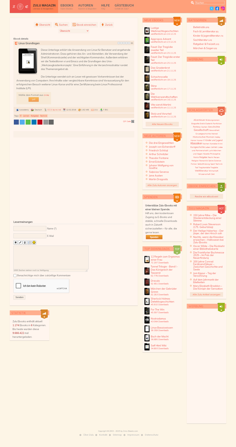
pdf (33, 99)
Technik (43, 116)
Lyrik (211, 150)
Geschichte (214, 126)
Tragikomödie (204, 167)
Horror (193, 140)
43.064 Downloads (160, 321)
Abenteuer (199, 119)
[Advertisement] (73, 178)
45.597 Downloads (160, 312)
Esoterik (208, 123)
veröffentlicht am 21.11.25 (163, 70)
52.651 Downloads (160, 283)
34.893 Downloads (160, 348)
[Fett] (15, 242)
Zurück (109, 24)
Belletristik (201, 27)
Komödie (213, 143)
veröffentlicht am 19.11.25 (163, 79)
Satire (211, 160)
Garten (204, 127)
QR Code (127, 121)
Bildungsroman (213, 120)
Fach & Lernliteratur (206, 31)
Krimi (220, 143)
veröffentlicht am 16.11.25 (163, 99)
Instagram (222, 8)
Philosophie (215, 154)
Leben (208, 147)
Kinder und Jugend (214, 140)
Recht (210, 157)
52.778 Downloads (160, 275)
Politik (196, 157)
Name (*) (51, 228)
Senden (19, 297)
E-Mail (50, 236)
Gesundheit (214, 130)
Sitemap (117, 434)
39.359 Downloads (160, 330)
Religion (195, 160)
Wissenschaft (204, 174)
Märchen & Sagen (205, 48)
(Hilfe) (46, 95)
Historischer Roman (203, 136)
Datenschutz (151, 434)
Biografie (195, 123)
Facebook (217, 8)
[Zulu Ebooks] (20, 6)
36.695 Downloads (160, 339)
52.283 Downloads (160, 294)
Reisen (217, 157)
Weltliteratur (201, 170)
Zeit (213, 174)
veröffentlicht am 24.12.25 (163, 34)
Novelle (206, 154)
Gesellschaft (201, 130)
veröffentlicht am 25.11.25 (163, 53)
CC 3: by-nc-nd (54, 110)
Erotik (202, 123)
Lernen (26, 116)
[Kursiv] (20, 242)
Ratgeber (35, 116)
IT (21, 116)
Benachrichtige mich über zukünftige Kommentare (43, 275)
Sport (212, 164)
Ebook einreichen (86, 24)
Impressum (133, 434)
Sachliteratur (202, 39)
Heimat (214, 134)
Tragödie (214, 167)
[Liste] (29, 242)
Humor (200, 140)
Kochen (206, 143)
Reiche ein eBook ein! (206, 196)
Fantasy (197, 126)
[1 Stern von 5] (118, 43)
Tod (196, 167)
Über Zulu (88, 434)
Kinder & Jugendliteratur (208, 35)
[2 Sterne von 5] (120, 43)
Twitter (211, 8)
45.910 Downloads (160, 304)
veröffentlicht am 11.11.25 (163, 107)
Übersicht (44, 24)
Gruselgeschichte (203, 134)
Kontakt (103, 434)
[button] (16, 122)
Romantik (203, 160)
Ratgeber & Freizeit (206, 43)
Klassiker (196, 143)
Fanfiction (217, 123)
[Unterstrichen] (25, 242)
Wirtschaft (213, 171)
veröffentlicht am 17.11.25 (163, 88)
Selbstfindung (203, 164)
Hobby (217, 137)
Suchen (63, 24)
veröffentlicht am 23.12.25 (163, 42)
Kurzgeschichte (197, 147)
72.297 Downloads (160, 262)
